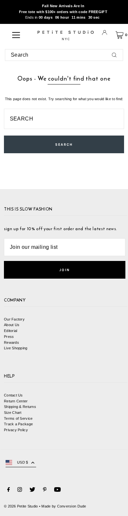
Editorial (10, 331)
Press (9, 337)
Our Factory (14, 319)
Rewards (11, 342)
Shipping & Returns (20, 407)
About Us (11, 325)
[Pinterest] (45, 490)
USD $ (22, 462)
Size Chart (13, 413)
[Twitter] (32, 490)
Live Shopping (16, 348)
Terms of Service (18, 418)
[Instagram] (19, 490)
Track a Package (18, 424)
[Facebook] (8, 490)
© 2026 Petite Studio (21, 506)
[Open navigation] (16, 35)
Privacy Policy (16, 430)
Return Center (16, 401)
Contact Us (13, 395)
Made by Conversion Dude (63, 506)
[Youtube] (57, 490)
